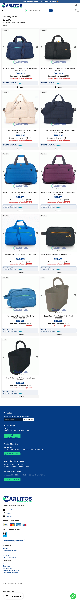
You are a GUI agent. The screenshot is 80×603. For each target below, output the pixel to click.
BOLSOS (6, 19)
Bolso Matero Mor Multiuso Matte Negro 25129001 (20, 379)
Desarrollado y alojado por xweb (13, 583)
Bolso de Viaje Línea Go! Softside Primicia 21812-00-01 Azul (20, 193)
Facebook (8, 510)
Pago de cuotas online (10, 557)
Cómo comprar (8, 568)
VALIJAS (5, 25)
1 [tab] (19, 65)
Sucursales (6, 566)
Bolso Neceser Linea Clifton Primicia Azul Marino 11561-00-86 (20, 317)
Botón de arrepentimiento (14, 541)
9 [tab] (27, 127)
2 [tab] (21, 65)
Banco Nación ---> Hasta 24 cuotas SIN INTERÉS (39, 1)
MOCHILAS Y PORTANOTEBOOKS (13, 22)
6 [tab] (21, 127)
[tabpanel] (20, 47)
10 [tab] (29, 127)
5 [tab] (19, 127)
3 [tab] (15, 127)
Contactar (8, 516)
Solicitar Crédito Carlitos (11, 570)
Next (37, 47)
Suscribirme (28, 419)
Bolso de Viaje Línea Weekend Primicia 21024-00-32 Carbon (58, 131)
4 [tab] (17, 127)
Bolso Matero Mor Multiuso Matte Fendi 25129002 (58, 317)
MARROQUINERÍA (10, 17)
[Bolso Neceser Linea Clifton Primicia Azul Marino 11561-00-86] (20, 295)
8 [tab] (25, 127)
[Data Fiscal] (5, 536)
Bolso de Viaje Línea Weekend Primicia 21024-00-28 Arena (20, 131)
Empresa (6, 564)
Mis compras (7, 555)
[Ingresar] (70, 5)
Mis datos (6, 553)
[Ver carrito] (76, 10)
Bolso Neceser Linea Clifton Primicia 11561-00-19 (58, 254)
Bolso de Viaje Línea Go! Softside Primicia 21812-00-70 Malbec (58, 193)
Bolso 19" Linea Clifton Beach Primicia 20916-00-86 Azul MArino (20, 69)
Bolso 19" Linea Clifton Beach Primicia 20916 (20, 254)
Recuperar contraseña (10, 551)
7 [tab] (23, 127)
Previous (3, 47)
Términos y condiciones (10, 572)
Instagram (8, 513)
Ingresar (5, 548)
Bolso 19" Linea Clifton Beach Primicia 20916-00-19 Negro (58, 69)
